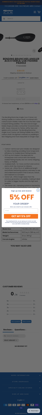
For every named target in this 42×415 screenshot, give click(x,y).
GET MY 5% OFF (21, 216)
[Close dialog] (38, 190)
